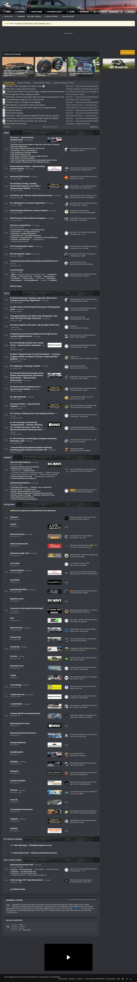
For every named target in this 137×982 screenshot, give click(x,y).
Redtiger (14, 761)
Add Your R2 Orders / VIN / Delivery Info (32, 23)
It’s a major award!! (76, 754)
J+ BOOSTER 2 (16, 704)
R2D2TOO (44, 910)
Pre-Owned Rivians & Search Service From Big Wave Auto (90, 469)
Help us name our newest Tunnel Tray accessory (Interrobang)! (92, 686)
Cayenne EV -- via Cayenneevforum (25, 232)
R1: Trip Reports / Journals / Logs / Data (27, 203)
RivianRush (88, 471)
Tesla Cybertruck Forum (20, 241)
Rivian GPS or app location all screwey (83, 149)
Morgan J (86, 328)
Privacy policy (110, 979)
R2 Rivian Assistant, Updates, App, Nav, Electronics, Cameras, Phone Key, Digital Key (35, 145)
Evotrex (13, 656)
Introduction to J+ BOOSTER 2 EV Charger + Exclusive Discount (91, 705)
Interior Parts (30, 471)
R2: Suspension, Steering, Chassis (25, 152)
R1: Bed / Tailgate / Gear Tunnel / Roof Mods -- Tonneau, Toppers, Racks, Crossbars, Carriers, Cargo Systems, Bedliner (35, 356)
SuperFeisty (10, 908)
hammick (82, 755)
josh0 (29, 905)
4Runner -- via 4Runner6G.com (24, 871)
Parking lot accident (77, 449)
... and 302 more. (11, 912)
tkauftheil (83, 337)
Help (118, 979)
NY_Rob (85, 368)
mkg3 (81, 178)
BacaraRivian (87, 492)
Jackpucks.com (17, 694)
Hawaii (44, 280)
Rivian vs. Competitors (20, 225)
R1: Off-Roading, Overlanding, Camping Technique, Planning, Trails (33, 439)
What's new (36, 12)
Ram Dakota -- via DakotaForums (47, 869)
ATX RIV (38, 910)
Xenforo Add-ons (50, 977)
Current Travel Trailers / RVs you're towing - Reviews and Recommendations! (96, 415)
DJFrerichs (86, 612)
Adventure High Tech (19, 553)
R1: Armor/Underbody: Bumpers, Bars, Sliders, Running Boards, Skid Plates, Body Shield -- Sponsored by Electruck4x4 (27, 376)
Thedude (69, 908)
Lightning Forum (38, 239)
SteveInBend (23, 907)
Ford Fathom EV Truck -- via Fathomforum (28, 230)
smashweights (90, 213)
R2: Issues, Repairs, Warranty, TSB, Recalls (28, 148)
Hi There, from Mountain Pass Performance (85, 734)
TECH (6, 293)
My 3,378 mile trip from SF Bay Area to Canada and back (17, 74)
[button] (83, 12)
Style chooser (62, 979)
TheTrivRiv (86, 319)
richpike (85, 593)
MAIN (6, 132)
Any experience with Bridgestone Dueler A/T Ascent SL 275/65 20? (92, 345)
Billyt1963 (87, 451)
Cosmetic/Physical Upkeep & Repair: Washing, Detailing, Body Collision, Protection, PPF (31, 448)
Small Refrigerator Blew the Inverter (82, 427)
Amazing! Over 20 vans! (78, 262)
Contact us (80, 979)
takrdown (86, 276)
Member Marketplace (20, 483)
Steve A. (82, 765)
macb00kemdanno (51, 907)
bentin (41, 908)
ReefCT (17, 908)
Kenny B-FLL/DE (86, 170)
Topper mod (74, 357)
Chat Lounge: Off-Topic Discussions (26, 880)
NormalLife (89, 907)
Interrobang (15, 685)
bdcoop (48, 905)
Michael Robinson (91, 429)
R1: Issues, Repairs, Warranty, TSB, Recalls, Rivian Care (34, 325)
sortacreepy (87, 188)
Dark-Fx (82, 151)
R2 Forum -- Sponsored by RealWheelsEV (22, 138)
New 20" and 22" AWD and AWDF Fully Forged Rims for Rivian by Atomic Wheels (97, 572)
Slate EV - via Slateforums (22, 238)
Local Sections (16, 270)
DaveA (75, 910)
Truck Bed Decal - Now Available (81, 536)
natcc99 (85, 248)
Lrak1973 (85, 698)
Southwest (40, 278)
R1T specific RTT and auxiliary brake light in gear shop (88, 246)
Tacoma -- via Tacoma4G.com (24, 873)
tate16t (83, 256)
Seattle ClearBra (17, 780)
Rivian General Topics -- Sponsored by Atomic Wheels (27, 167)
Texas (14, 276)
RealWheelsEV (16, 752)
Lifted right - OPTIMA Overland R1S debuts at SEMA (87, 620)
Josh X (62, 908)
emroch (57, 908)
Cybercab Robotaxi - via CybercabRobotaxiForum (29, 875)
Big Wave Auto (17, 599)
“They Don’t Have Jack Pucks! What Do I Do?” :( (86, 696)
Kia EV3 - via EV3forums (21, 239)
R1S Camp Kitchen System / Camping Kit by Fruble (87, 677)
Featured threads (34, 16)
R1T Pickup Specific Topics (22, 246)
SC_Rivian (23, 905)
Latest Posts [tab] (9, 83)
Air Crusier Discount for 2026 (79, 563)
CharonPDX (83, 707)
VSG (18, 910)
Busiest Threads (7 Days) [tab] (64, 83)
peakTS (85, 310)
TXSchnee (52, 910)
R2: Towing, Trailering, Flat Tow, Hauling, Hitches (30, 162)
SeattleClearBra (85, 784)
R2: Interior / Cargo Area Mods (23, 158)
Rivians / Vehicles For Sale (22, 476)
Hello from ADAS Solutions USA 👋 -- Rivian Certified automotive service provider (98, 545)
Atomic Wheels (17, 570)
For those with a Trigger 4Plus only (81, 397)
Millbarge (31, 910)
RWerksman (83, 775)
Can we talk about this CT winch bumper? (84, 639)
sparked (54, 905)
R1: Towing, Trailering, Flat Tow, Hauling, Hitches (32, 413)
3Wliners (14, 517)
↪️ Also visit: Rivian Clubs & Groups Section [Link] (28, 274)
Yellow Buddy (83, 669)
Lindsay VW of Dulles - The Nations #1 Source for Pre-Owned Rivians (93, 715)
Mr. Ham (82, 399)
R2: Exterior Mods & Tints (21, 154)
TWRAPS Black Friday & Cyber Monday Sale (85, 820)
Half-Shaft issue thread (78, 366)
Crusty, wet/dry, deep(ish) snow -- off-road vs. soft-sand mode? (92, 440)
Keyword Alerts (54, 12)
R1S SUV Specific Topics (20, 254)
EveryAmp (14, 647)
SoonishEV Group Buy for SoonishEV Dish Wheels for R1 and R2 (91, 792)
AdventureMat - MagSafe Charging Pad (83, 555)
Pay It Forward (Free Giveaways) (24, 499)
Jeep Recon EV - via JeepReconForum (26, 236)
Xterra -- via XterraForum (22, 869)
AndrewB (88, 910)
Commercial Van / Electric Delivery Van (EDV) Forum (33, 261)
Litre (63, 910)
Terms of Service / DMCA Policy (95, 979)
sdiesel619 (15, 905)
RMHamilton (27, 930)
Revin (67, 910)
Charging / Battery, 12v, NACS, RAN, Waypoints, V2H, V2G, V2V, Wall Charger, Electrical (34, 317)
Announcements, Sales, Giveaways (25, 467)
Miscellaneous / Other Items (45, 476)
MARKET (8, 457)
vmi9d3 (28, 908)
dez (71, 910)
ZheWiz (70, 905)
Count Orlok (87, 882)
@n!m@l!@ (24, 910)
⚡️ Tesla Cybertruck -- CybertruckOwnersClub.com (33, 853)
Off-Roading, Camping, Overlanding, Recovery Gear (32, 493)
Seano (81, 905)
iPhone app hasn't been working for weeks (85, 254)
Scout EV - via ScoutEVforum (46, 238)
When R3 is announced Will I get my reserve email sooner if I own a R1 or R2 (95, 176)
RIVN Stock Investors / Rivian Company (27, 218)
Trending (21, 16)
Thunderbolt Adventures (21, 809)
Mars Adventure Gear (20, 723)
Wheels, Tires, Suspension (22, 469)
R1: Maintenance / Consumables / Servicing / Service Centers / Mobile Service (33, 335)
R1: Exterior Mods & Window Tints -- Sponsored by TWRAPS (26, 388)
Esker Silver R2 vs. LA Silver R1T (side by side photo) (83, 74)
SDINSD (85, 379)
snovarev (35, 908)
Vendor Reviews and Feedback (24, 478)
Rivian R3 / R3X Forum (20, 176)
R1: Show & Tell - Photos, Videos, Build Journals (31, 195)
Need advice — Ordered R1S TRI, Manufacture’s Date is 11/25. (90, 186)
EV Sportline (15, 637)
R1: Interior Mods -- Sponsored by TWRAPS (25, 405)
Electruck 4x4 (16, 627)
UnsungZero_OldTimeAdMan (93, 358)
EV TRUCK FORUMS (13, 839)
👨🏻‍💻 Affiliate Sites (17, 889)
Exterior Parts (16, 471)
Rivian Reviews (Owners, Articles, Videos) (29, 210)
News (8, 12)
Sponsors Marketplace (20, 462)
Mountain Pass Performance (23, 733)
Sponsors (71, 979)
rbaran (51, 908)
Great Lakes (28, 278)
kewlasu (81, 910)
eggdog (84, 205)
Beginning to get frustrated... (79, 211)
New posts (8, 16)
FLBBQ (46, 908)
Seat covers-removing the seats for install (84, 869)
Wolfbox (14, 828)
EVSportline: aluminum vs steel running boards (86, 377)
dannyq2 (15, 907)
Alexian (76, 905)
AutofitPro (15, 580)
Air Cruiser (15, 563)
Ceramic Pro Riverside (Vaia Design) (26, 608)
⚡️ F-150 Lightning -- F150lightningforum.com (31, 845)
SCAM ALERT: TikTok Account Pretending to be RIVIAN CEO (89, 218)
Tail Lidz (14, 800)
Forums (21, 12)
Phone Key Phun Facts (77, 317)
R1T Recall (73, 326)
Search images (68, 16)
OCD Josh (82, 736)
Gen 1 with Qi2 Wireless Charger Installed (84, 405)
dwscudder (84, 417)
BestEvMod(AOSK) (18, 589)
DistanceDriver (11, 910)
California (53, 274)
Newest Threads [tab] (24, 83)
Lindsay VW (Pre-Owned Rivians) (25, 713)
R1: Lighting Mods (18, 397)
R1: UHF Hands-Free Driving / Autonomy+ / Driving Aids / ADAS (35, 308)
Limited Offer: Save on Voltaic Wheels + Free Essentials (89, 629)
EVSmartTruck (16, 666)
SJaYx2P (84, 908)
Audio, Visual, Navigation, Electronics (24, 474)
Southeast (16, 278)
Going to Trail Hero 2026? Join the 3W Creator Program (89, 517)
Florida (38, 276)
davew (85, 347)
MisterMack (39, 907)
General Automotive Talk (21, 864)
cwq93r (71, 907)
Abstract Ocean (17, 534)
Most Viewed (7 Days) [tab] (42, 83)
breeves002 (87, 407)
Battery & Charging (52, 473)
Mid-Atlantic (50, 276)
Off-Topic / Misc (13, 860)
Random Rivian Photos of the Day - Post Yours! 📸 (87, 195)
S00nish (13, 790)
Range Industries (18, 742)
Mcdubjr (82, 557)
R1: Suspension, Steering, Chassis (25, 366)
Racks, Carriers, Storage (49, 474)
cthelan (58, 910)
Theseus (82, 907)
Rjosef (34, 905)
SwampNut (83, 220)
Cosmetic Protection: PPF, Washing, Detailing (27, 473)
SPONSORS (9, 504)
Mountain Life (62, 905)
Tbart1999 (83, 565)
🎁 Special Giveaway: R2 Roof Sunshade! (84, 591)
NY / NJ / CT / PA (26, 276)
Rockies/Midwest (32, 280)
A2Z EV (13, 524)
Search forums (51, 16)
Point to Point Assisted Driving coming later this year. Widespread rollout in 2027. (97, 308)
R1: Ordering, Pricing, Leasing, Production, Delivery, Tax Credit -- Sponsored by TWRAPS (25, 186)
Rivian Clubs (16, 286)
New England (17, 280)
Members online (14, 900)
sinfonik (22, 908)
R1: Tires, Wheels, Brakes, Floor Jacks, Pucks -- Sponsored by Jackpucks (27, 344)
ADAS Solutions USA (19, 543)
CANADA (53, 280)
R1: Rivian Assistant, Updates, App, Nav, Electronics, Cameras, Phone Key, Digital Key (33, 299)
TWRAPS (14, 819)
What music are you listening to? (81, 880)
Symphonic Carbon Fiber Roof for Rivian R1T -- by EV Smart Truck (92, 667)
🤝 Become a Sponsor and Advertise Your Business (33, 510)
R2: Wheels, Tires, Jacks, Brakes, (24, 150)
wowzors (91, 908)
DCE (12, 618)
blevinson (31, 907)
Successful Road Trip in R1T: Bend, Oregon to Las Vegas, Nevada (92, 203)
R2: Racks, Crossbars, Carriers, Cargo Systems (30, 156)
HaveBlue (82, 442)
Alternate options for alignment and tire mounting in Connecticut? (92, 274)
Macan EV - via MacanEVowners (24, 234)
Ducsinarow (83, 622)
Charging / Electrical (20, 487)
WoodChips (89, 264)
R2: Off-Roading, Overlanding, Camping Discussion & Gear (34, 160)
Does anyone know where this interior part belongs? (88, 335)
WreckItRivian (63, 907)
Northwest (52, 278)
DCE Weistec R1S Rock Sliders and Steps (86, 490)
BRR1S (76, 907)
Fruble (13, 675)
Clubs (71, 12)
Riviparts (14, 771)
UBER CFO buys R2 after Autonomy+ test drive (50, 74)
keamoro (82, 650)
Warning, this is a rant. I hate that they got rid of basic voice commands (94, 299)
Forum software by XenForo (21, 977)
